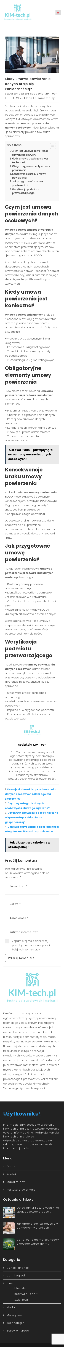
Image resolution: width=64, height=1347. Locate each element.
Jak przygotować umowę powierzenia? (27, 183)
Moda (11, 1307)
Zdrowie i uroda (18, 1330)
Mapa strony (16, 1182)
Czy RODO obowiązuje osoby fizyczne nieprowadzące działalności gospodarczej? (31, 817)
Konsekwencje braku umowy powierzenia (29, 175)
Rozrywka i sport (26, 1294)
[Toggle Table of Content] (51, 146)
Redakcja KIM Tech (43, 93)
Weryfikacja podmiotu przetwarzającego (25, 191)
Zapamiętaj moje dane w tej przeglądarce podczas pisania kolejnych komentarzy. (32, 945)
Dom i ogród (16, 1275)
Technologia (16, 1323)
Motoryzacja (16, 1315)
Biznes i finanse (18, 1268)
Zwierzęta (21, 1299)
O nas (11, 1166)
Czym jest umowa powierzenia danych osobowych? (29, 152)
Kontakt (12, 1174)
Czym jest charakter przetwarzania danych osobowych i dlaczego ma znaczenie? (30, 794)
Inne (29, 98)
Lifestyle (20, 1288)
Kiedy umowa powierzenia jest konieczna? (30, 160)
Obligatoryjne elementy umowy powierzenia (31, 168)
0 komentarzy (45, 98)
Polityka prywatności (21, 1189)
